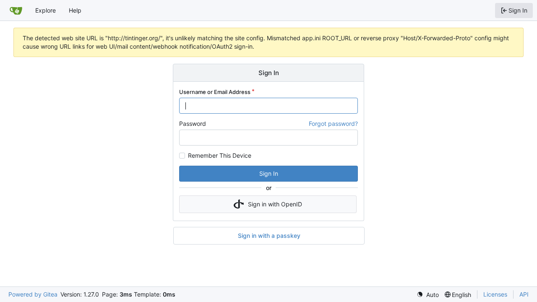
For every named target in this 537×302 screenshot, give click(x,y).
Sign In (268, 173)
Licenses (495, 294)
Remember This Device (219, 156)
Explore (45, 10)
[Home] (16, 10)
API (524, 294)
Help (75, 10)
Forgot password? (333, 123)
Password (192, 123)
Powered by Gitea (32, 294)
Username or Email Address (214, 92)
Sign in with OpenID (275, 204)
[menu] (428, 294)
